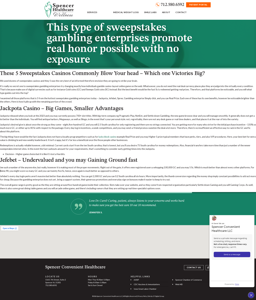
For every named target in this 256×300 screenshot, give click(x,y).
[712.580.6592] (157, 4)
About (166, 12)
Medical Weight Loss (126, 12)
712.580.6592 (172, 5)
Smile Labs (150, 12)
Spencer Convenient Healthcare (75, 267)
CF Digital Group (158, 296)
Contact (181, 12)
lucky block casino (107, 136)
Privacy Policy (142, 296)
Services (92, 12)
